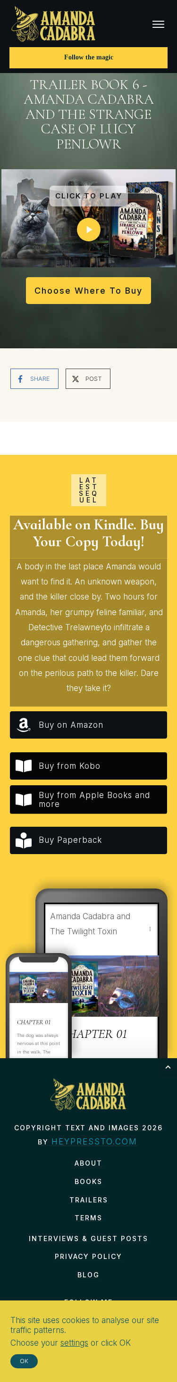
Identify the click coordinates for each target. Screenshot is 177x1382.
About (88, 1163)
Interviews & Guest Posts (88, 1238)
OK (24, 1361)
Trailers (88, 1200)
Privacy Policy (88, 1256)
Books (88, 1181)
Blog (88, 1275)
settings (74, 1343)
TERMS (88, 1218)
